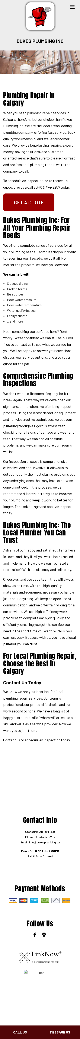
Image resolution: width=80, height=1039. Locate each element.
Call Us (20, 1032)
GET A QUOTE (29, 202)
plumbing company (18, 132)
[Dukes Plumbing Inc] (40, 16)
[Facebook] (35, 935)
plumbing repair (39, 113)
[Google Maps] (44, 935)
